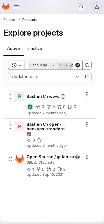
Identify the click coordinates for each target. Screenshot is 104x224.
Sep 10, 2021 (53, 174)
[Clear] (77, 65)
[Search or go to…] (81, 6)
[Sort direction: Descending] (87, 76)
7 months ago (54, 113)
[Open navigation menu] (16, 6)
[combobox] (45, 76)
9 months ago (54, 145)
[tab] (13, 48)
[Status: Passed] (30, 106)
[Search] (87, 65)
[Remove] (71, 65)
